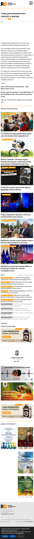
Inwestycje (5, 220)
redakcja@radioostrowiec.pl (7, 514)
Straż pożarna (6, 194)
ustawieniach (20, 533)
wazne (23, 100)
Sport (9, 19)
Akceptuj (5, 536)
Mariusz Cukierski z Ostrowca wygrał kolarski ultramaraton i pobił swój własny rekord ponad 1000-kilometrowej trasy (16, 162)
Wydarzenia (12, 113)
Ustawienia (20, 536)
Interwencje (4, 299)
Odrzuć (12, 536)
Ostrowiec (5, 113)
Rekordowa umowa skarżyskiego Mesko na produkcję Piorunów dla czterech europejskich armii (16, 268)
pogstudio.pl (29, 521)
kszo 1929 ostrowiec (10, 100)
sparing (19, 100)
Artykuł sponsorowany (6, 304)
